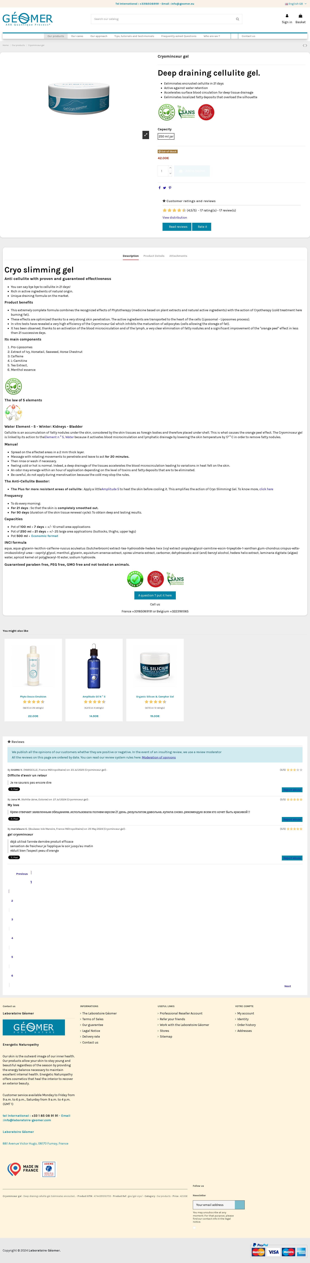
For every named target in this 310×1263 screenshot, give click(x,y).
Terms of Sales (93, 1019)
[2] (165, 210)
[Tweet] (164, 188)
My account (245, 1013)
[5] (172, 210)
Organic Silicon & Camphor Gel (155, 696)
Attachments (178, 256)
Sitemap (166, 1036)
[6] (174, 210)
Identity (242, 1019)
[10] (184, 210)
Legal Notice (91, 1031)
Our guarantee (92, 1025)
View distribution (175, 218)
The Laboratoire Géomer (99, 1013)
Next (290, 985)
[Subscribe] (240, 1205)
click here (266, 489)
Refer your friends (172, 1019)
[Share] (159, 188)
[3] (167, 210)
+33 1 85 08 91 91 (45, 1116)
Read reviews (177, 227)
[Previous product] (304, 45)
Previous (19, 873)
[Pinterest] (170, 188)
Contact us (90, 1042)
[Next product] (306, 45)
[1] (162, 210)
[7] (177, 210)
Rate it (202, 227)
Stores (164, 1031)
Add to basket (195, 171)
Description (131, 256)
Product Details (154, 256)
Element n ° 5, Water (59, 437)
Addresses (244, 1031)
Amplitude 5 (110, 489)
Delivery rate (91, 1036)
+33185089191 (149, 3)
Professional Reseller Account (181, 1013)
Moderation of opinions (159, 757)
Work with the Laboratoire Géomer (184, 1025)
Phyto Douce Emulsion (33, 696)
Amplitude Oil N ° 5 (94, 696)
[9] (182, 210)
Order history (246, 1025)
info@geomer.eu (182, 3)
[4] (170, 210)
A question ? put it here (155, 595)
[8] (179, 210)
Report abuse (292, 789)
